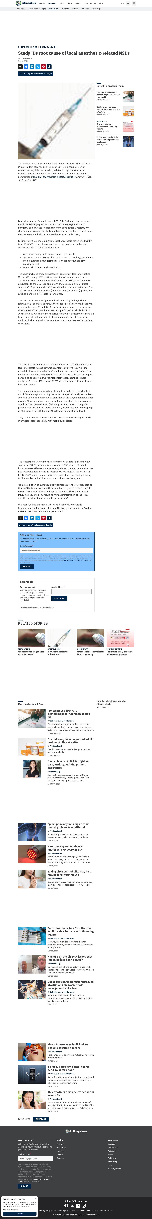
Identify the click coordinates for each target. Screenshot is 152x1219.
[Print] (20, 66)
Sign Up (27, 567)
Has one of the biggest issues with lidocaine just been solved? (70, 958)
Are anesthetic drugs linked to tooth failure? (31, 653)
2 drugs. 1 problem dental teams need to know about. (68, 1068)
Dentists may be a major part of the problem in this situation (108, 109)
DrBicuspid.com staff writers (62, 721)
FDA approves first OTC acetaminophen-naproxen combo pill (108, 94)
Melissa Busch (56, 746)
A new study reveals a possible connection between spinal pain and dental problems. (68, 836)
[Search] (128, 3)
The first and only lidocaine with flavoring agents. (107, 126)
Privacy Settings (59, 1211)
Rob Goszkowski (25, 59)
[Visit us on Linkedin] (78, 1206)
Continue (59, 598)
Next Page (41, 1119)
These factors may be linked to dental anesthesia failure (68, 1046)
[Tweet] (37, 66)
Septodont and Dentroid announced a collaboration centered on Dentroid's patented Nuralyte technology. (70, 998)
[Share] (26, 66)
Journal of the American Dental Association (54, 177)
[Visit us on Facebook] (66, 1206)
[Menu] (134, 3)
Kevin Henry (55, 772)
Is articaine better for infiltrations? (58, 653)
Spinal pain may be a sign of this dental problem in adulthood (108, 139)
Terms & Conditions (77, 1211)
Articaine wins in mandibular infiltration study (90, 653)
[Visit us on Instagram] (84, 1206)
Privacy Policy (44, 1211)
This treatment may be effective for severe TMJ (71, 1093)
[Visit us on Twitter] (72, 1206)
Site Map (102, 1211)
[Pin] (43, 66)
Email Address (26, 546)
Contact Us (91, 1211)
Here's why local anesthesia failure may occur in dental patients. (71, 1056)
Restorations (24, 649)
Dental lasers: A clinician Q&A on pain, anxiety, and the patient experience (68, 764)
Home (110, 1211)
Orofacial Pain (48, 47)
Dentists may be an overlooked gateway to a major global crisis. (69, 751)
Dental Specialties (27, 47)
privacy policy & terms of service (76, 560)
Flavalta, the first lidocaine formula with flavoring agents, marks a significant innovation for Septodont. (70, 945)
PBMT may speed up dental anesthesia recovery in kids (65, 848)
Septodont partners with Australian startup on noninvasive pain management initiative (71, 985)
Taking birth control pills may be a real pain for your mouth (69, 873)
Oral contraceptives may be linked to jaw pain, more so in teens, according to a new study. (70, 883)
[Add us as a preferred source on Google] (49, 66)
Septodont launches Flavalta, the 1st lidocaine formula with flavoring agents (71, 931)
